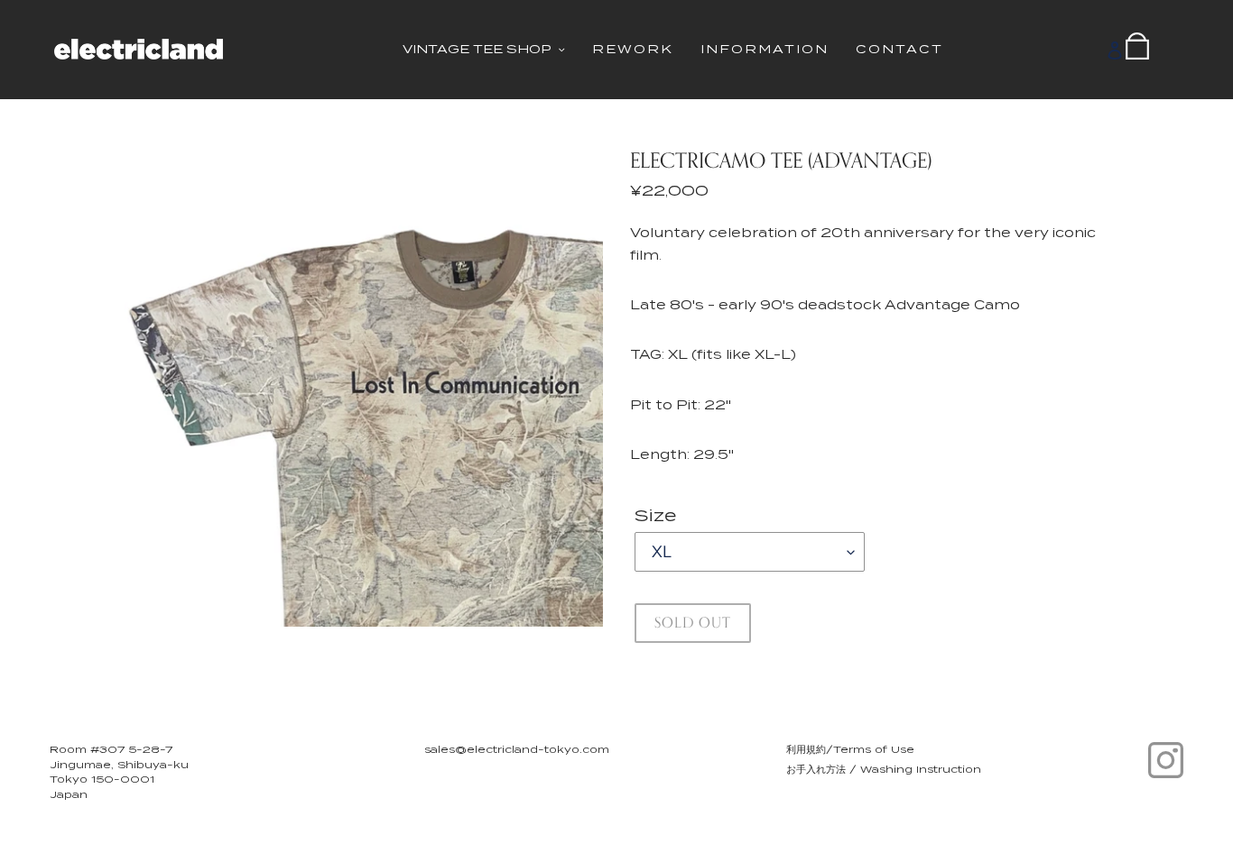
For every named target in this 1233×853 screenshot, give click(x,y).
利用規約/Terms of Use (850, 749)
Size (655, 515)
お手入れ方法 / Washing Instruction (883, 769)
